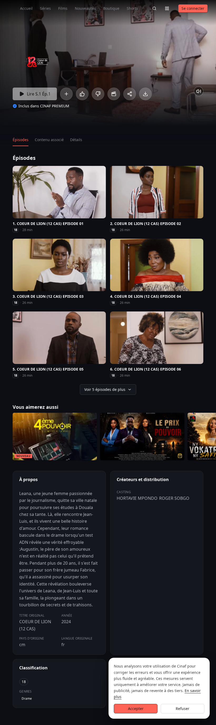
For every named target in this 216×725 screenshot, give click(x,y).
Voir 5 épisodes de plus (104, 389)
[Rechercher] (154, 8)
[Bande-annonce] (113, 94)
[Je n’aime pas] (98, 94)
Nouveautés (85, 8)
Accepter (136, 708)
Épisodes (20, 139)
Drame (27, 698)
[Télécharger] (145, 94)
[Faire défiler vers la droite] (211, 437)
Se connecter (192, 8)
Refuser (182, 708)
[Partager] (129, 94)
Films (62, 8)
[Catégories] (167, 8)
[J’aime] (82, 94)
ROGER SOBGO (174, 498)
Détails (76, 139)
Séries (45, 8)
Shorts (132, 8)
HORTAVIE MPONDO (137, 498)
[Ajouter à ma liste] (66, 94)
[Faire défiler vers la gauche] (4, 437)
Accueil (26, 8)
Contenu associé (49, 139)
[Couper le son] (198, 91)
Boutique (111, 8)
